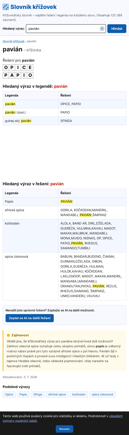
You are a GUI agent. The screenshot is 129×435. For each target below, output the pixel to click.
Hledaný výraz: (14, 28)
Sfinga (37, 394)
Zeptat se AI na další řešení (29, 318)
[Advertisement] (64, 152)
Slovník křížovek (33, 6)
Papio (23, 394)
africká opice (57, 394)
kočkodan (78, 394)
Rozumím (64, 429)
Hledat (116, 28)
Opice (9, 394)
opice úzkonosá (102, 394)
